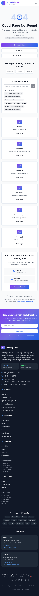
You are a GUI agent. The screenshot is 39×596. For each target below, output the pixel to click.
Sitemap (3, 503)
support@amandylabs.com (25, 301)
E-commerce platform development (15, 103)
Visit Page (19, 133)
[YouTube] (25, 580)
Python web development (12, 109)
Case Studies (5, 456)
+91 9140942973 (10, 376)
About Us (4, 446)
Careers (4, 449)
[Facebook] (29, 580)
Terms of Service (6, 497)
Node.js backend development (14, 106)
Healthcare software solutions (14, 100)
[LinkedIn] (12, 580)
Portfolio (19, 72)
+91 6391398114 (7, 562)
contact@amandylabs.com (11, 564)
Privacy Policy (5, 495)
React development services (13, 93)
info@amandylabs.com (12, 373)
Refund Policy (5, 501)
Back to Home (21, 45)
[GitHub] (19, 580)
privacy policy (30, 335)
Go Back (21, 50)
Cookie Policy (5, 499)
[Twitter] (16, 580)
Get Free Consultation (21, 287)
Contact (29, 72)
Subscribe (19, 331)
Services (10, 72)
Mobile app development (12, 96)
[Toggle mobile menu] (36, 3)
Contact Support (21, 56)
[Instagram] (22, 580)
